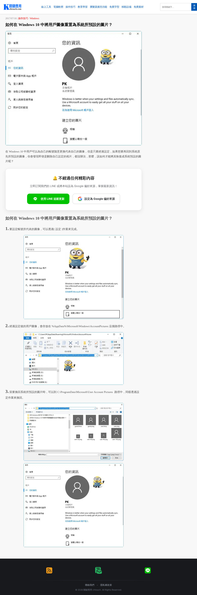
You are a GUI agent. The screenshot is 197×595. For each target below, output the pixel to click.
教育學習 (83, 7)
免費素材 (139, 7)
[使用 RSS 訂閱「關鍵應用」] (49, 570)
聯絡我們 (89, 584)
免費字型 (114, 7)
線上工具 (46, 7)
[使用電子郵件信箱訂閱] (98, 570)
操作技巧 (70, 7)
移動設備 (126, 7)
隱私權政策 (106, 584)
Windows (34, 18)
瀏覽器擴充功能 (98, 7)
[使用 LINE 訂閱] (148, 570)
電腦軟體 (58, 7)
